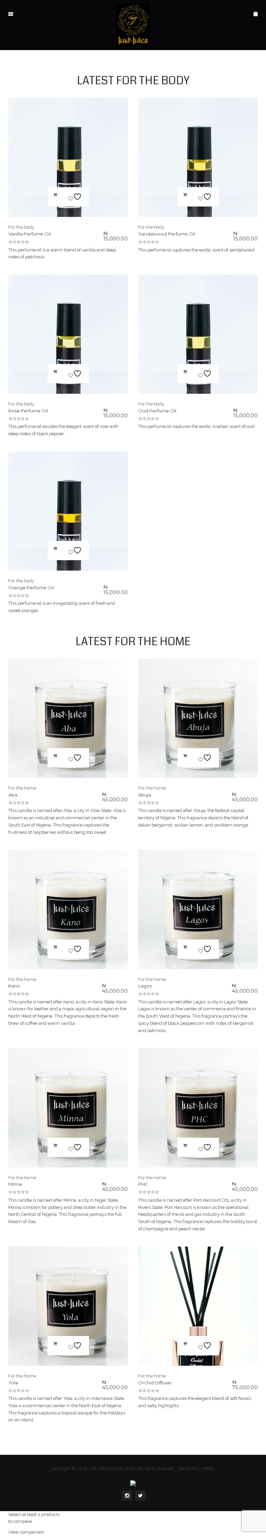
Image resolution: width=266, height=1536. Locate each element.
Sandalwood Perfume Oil (166, 234)
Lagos (145, 986)
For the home (22, 788)
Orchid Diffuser (155, 1382)
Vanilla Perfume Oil (29, 234)
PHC (143, 1184)
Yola (13, 1382)
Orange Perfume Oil (31, 587)
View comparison (26, 1532)
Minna (15, 1184)
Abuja (144, 795)
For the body (21, 227)
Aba (12, 795)
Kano (14, 986)
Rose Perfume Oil (28, 410)
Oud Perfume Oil (157, 410)
